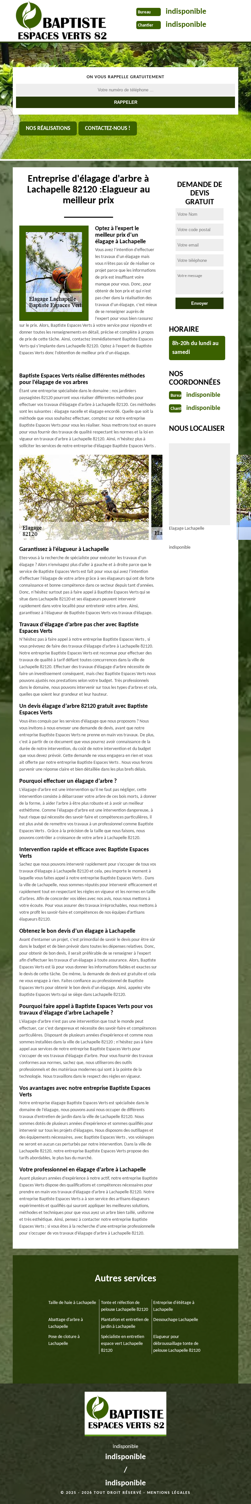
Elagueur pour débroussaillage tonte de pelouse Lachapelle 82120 (176, 1343)
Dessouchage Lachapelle (175, 1319)
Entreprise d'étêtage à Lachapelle (173, 1306)
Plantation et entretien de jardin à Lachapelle (125, 1323)
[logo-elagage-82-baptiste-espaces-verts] (59, 21)
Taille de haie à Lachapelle (72, 1302)
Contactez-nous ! (107, 128)
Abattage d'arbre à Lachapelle (65, 1323)
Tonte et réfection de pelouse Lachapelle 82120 (124, 1306)
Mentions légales (169, 1493)
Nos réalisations (48, 128)
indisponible (186, 12)
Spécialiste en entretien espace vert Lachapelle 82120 (122, 1343)
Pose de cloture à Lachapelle (64, 1340)
